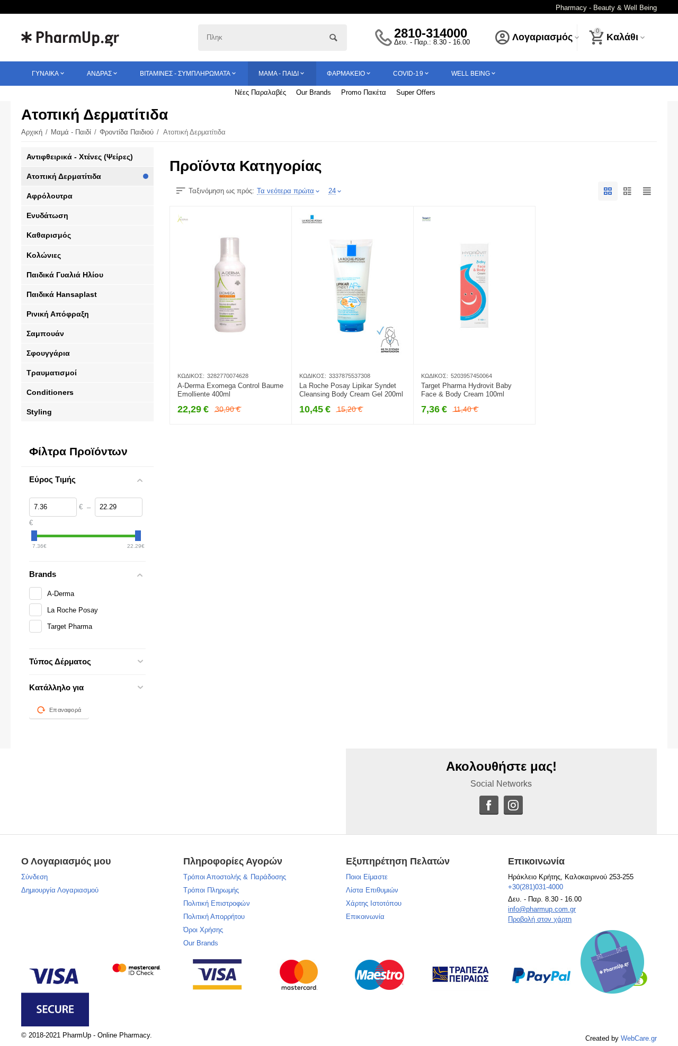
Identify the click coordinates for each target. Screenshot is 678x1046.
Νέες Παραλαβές (260, 92)
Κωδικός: (190, 376)
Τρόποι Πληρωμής (211, 890)
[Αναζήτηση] (333, 37)
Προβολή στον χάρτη (540, 919)
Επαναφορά (65, 710)
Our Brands (313, 92)
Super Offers (415, 92)
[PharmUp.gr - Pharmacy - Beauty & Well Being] (70, 37)
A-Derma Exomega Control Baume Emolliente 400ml (230, 390)
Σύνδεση (34, 877)
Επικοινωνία (365, 917)
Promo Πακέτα (363, 92)
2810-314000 (430, 33)
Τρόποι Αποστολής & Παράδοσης (234, 877)
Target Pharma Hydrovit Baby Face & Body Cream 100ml (466, 390)
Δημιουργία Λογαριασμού (60, 890)
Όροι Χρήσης (203, 930)
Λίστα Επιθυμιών (372, 890)
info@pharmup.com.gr (542, 909)
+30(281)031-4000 (535, 887)
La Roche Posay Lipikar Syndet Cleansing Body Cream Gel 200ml (351, 390)
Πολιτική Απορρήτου (214, 917)
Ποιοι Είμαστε (367, 877)
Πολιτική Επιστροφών (216, 903)
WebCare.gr (639, 1038)
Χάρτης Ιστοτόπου (374, 903)
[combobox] (272, 37)
